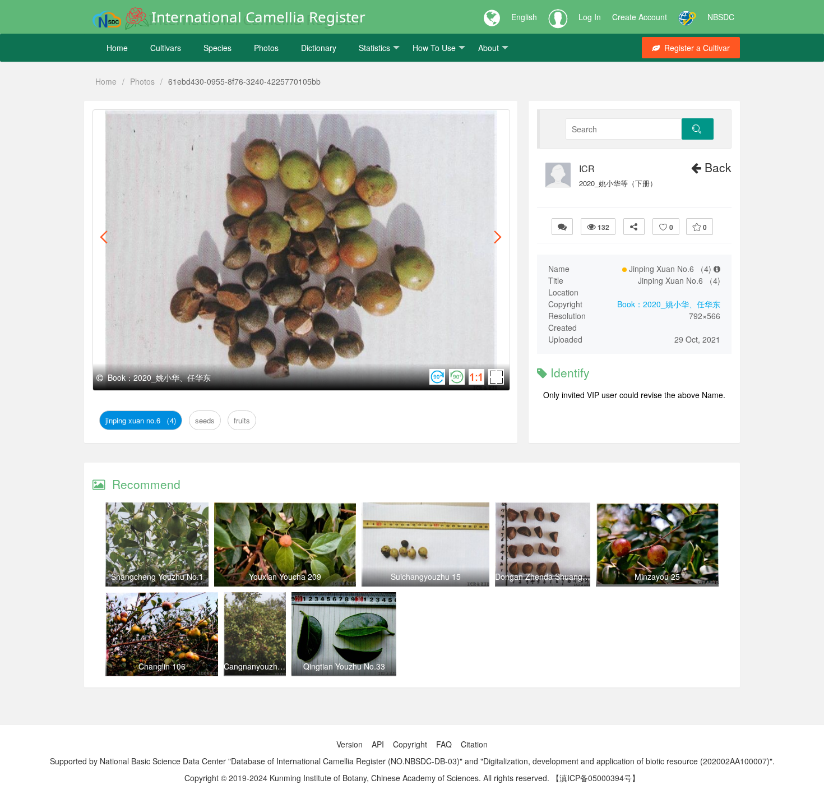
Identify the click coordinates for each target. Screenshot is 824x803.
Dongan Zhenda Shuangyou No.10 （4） (568, 576)
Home (117, 47)
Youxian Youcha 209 (285, 576)
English (524, 16)
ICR (587, 169)
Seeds (211, 122)
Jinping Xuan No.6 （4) (147, 122)
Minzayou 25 (657, 576)
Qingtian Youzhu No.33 (344, 666)
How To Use (434, 47)
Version (349, 744)
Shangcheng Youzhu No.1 (157, 576)
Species (217, 47)
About (488, 47)
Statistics (374, 47)
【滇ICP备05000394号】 (596, 777)
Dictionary (318, 47)
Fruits (240, 122)
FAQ (444, 744)
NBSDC (720, 16)
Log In (589, 16)
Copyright (410, 744)
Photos (266, 47)
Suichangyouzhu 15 (426, 576)
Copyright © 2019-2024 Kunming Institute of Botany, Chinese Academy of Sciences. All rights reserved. (366, 777)
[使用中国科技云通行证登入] (687, 17)
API (378, 744)
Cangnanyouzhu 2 (256, 666)
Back (716, 167)
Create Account (639, 16)
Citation (474, 744)
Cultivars (165, 47)
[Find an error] (562, 226)
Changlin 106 (162, 666)
